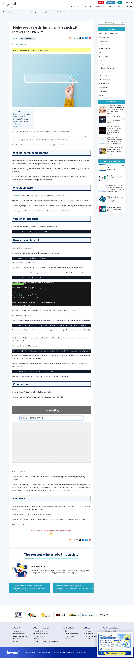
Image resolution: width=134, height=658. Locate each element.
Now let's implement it (21, 121)
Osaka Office (103, 76)
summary (17, 126)
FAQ (120, 2)
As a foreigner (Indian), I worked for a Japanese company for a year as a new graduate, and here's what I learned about (28, 588)
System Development (41, 634)
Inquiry (101, 2)
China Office (103, 91)
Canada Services (39, 639)
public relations (104, 49)
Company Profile (18, 631)
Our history (16, 641)
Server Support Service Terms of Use (38, 652)
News (118, 6)
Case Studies (100, 6)
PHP (25, 44)
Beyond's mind (17, 639)
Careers (129, 6)
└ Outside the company (107, 68)
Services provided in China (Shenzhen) (46, 641)
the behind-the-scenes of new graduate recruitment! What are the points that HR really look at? (72, 588)
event (101, 64)
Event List (88, 639)
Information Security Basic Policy (64, 652)
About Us (74, 6)
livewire (16, 44)
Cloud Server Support (40, 631)
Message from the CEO (20, 636)
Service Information (42, 628)
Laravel (21, 44)
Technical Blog (104, 37)
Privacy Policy (82, 652)
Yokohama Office (104, 79)
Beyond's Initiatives (112, 628)
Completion (18, 124)
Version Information (20, 119)
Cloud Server (69, 631)
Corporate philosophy (20, 634)
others (101, 95)
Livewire (15, 195)
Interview (102, 60)
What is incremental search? (23, 114)
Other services (69, 636)
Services (86, 6)
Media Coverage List (91, 636)
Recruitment (103, 56)
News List (88, 631)
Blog (110, 6)
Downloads (110, 2)
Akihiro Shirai (38, 566)
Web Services (103, 45)
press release (89, 634)
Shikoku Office (104, 83)
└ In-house (103, 72)
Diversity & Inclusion (111, 631)
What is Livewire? (19, 117)
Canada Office (103, 87)
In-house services (39, 636)
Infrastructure (103, 41)
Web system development (28, 38)
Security (102, 52)
